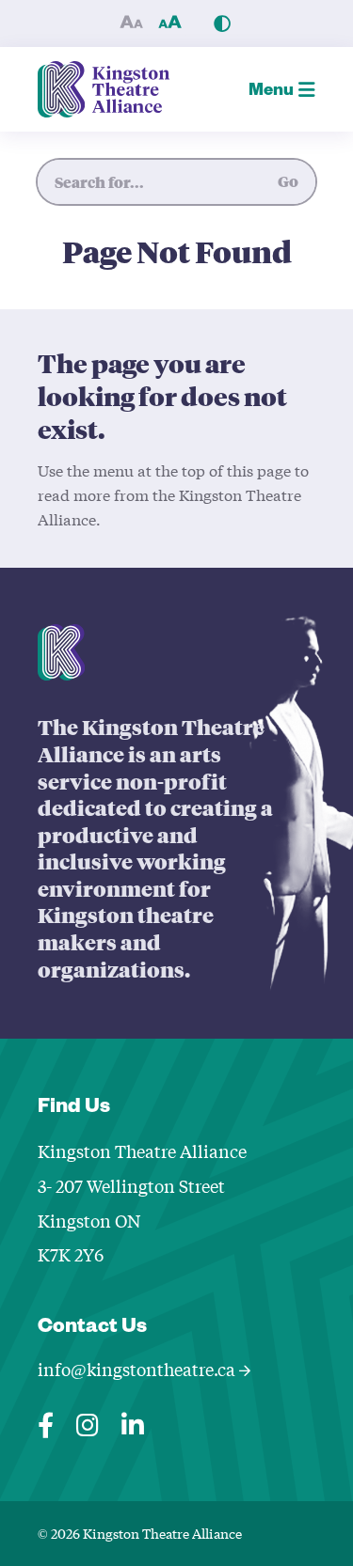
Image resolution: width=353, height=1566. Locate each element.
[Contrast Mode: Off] (222, 23)
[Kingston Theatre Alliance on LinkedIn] (132, 1421)
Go (288, 181)
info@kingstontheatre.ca (138, 1369)
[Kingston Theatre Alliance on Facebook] (46, 1421)
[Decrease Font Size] (132, 23)
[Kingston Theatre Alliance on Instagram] (87, 1421)
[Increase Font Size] (170, 23)
